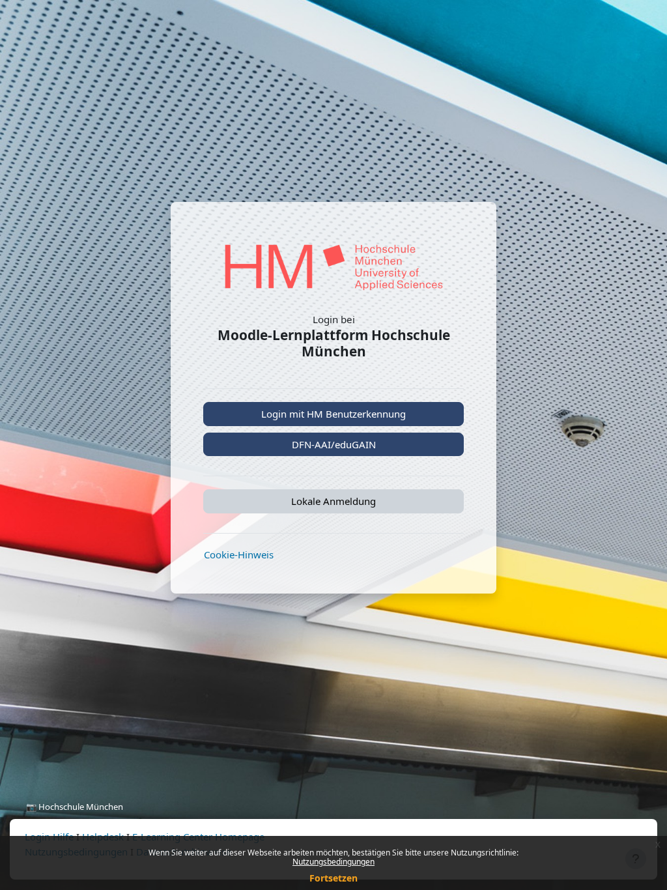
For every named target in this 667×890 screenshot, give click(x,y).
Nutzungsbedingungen (333, 861)
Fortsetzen (333, 878)
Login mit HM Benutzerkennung (333, 413)
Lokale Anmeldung (333, 501)
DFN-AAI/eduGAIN (334, 444)
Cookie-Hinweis (239, 554)
